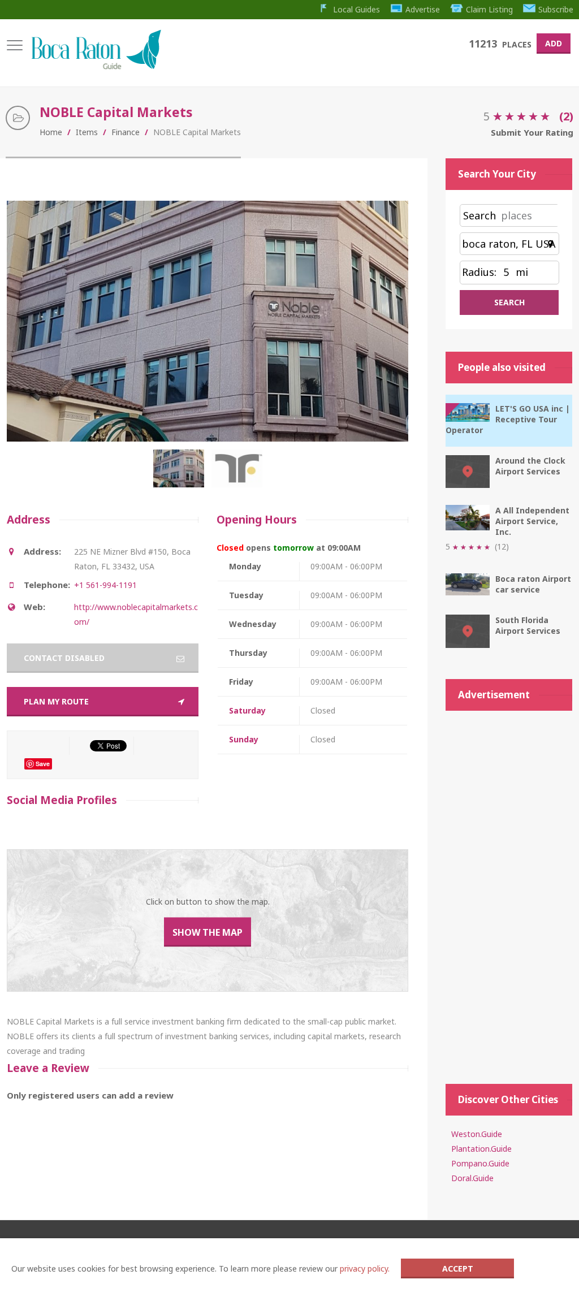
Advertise (422, 9)
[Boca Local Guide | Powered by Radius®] (95, 66)
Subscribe (555, 9)
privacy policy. (365, 1268)
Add (553, 43)
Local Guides (356, 9)
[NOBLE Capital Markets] (181, 474)
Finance (125, 132)
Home (51, 132)
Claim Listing (489, 9)
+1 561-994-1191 (105, 585)
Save (43, 763)
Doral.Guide (472, 1178)
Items (87, 132)
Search (479, 215)
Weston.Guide (476, 1134)
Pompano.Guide (480, 1163)
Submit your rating (532, 132)
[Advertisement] (509, 891)
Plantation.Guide (481, 1148)
